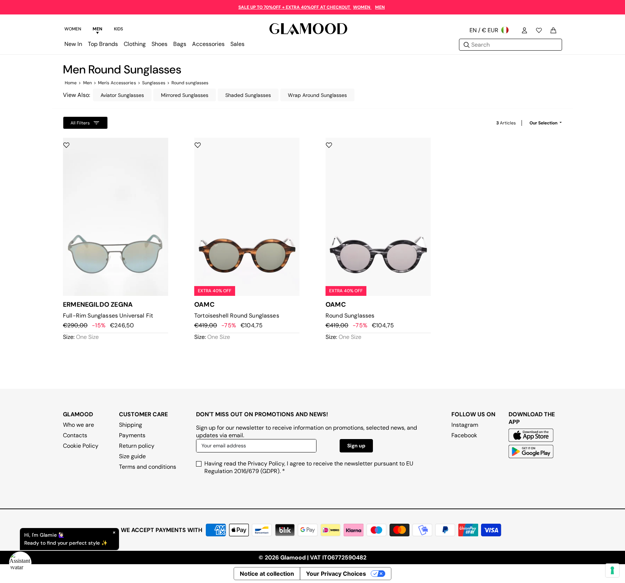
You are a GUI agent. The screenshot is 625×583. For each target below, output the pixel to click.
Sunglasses (153, 83)
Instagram (464, 425)
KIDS (118, 29)
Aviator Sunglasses (122, 95)
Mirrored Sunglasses (184, 95)
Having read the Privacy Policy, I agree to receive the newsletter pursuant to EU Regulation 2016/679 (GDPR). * (308, 467)
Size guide (132, 456)
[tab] (73, 30)
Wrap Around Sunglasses (317, 95)
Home (71, 83)
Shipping (130, 425)
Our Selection (544, 123)
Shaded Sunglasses (248, 95)
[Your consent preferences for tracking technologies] (612, 570)
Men (87, 83)
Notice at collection (267, 573)
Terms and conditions (147, 467)
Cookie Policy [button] (80, 446)
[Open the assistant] (20, 563)
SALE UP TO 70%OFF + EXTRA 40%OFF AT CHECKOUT (294, 7)
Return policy (136, 446)
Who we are (78, 425)
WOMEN (362, 7)
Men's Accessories (117, 83)
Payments (132, 435)
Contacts (75, 435)
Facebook (464, 435)
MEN (380, 7)
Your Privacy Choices (336, 573)
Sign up (356, 445)
